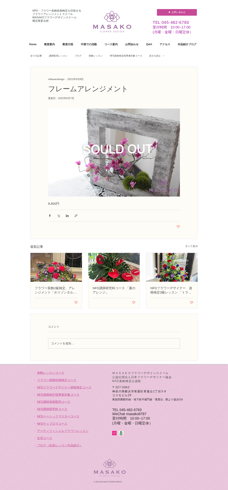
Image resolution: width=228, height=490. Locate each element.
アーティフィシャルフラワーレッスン (63, 431)
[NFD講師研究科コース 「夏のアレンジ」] (114, 267)
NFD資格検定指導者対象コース (126, 55)
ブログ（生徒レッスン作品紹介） (59, 445)
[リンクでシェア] (76, 215)
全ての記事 (36, 55)
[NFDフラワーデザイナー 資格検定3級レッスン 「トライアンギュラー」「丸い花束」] (172, 267)
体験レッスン (96, 55)
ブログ (78, 55)
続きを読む (155, 55)
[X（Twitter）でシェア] (58, 215)
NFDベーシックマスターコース (58, 416)
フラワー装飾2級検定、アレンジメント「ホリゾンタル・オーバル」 (55, 290)
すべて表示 (191, 246)
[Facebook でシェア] (49, 215)
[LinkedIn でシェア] (67, 215)
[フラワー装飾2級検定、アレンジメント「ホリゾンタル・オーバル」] (56, 267)
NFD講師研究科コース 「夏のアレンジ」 (114, 290)
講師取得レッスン (58, 55)
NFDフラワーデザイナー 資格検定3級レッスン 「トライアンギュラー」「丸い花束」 (171, 290)
